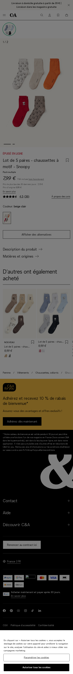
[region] (36, 652)
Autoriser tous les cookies (36, 667)
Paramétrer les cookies (36, 657)
